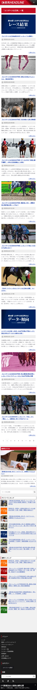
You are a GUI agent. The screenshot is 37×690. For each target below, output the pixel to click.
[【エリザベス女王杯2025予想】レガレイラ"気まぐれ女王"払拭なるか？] (18, 233)
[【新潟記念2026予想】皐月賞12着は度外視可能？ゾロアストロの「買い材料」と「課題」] (4, 550)
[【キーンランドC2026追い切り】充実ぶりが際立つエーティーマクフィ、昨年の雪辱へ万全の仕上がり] (4, 602)
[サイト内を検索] (34, 492)
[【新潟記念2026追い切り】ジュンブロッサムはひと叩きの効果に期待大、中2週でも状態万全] (4, 503)
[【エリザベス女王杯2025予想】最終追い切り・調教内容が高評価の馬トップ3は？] (18, 190)
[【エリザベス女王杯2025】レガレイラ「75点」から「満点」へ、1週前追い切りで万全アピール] (18, 404)
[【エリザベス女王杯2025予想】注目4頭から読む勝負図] (18, 107)
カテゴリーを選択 (7, 667)
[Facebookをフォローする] (8, 681)
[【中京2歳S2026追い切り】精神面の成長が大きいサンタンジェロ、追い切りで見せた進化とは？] (4, 526)
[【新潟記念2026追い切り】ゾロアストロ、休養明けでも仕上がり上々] (4, 518)
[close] (35, 685)
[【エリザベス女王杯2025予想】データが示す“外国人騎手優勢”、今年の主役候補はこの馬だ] (18, 148)
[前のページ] (3, 440)
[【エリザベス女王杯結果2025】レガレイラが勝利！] (18, 24)
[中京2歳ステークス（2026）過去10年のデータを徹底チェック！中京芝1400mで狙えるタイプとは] (4, 534)
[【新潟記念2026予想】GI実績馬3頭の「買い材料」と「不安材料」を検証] (4, 594)
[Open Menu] (34, 2)
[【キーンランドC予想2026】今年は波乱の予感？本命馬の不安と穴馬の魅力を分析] (4, 579)
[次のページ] (33, 440)
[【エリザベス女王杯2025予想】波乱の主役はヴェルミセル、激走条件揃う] (18, 64)
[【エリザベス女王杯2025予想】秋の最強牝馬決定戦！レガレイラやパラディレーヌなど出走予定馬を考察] (18, 361)
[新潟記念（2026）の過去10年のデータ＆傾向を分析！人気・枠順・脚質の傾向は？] (4, 511)
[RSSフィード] (13, 681)
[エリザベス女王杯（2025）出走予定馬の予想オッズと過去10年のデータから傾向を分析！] (18, 319)
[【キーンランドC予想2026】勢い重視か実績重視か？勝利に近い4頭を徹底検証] (4, 586)
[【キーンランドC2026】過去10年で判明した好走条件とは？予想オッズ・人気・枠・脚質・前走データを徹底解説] (4, 571)
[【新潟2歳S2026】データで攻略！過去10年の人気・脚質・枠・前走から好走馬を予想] (4, 610)
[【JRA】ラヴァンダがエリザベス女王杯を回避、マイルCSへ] (18, 276)
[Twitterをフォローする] (2, 681)
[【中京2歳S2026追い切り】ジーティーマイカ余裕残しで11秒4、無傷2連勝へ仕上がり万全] (4, 542)
